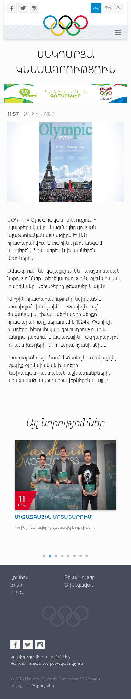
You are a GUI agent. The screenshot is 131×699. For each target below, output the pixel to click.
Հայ (96, 7)
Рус (119, 7)
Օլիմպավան (79, 584)
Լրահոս (19, 577)
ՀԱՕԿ (17, 592)
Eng (108, 7)
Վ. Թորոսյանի (40, 685)
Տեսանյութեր (79, 577)
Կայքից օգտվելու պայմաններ (40, 657)
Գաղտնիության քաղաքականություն (46, 663)
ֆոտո (16, 584)
